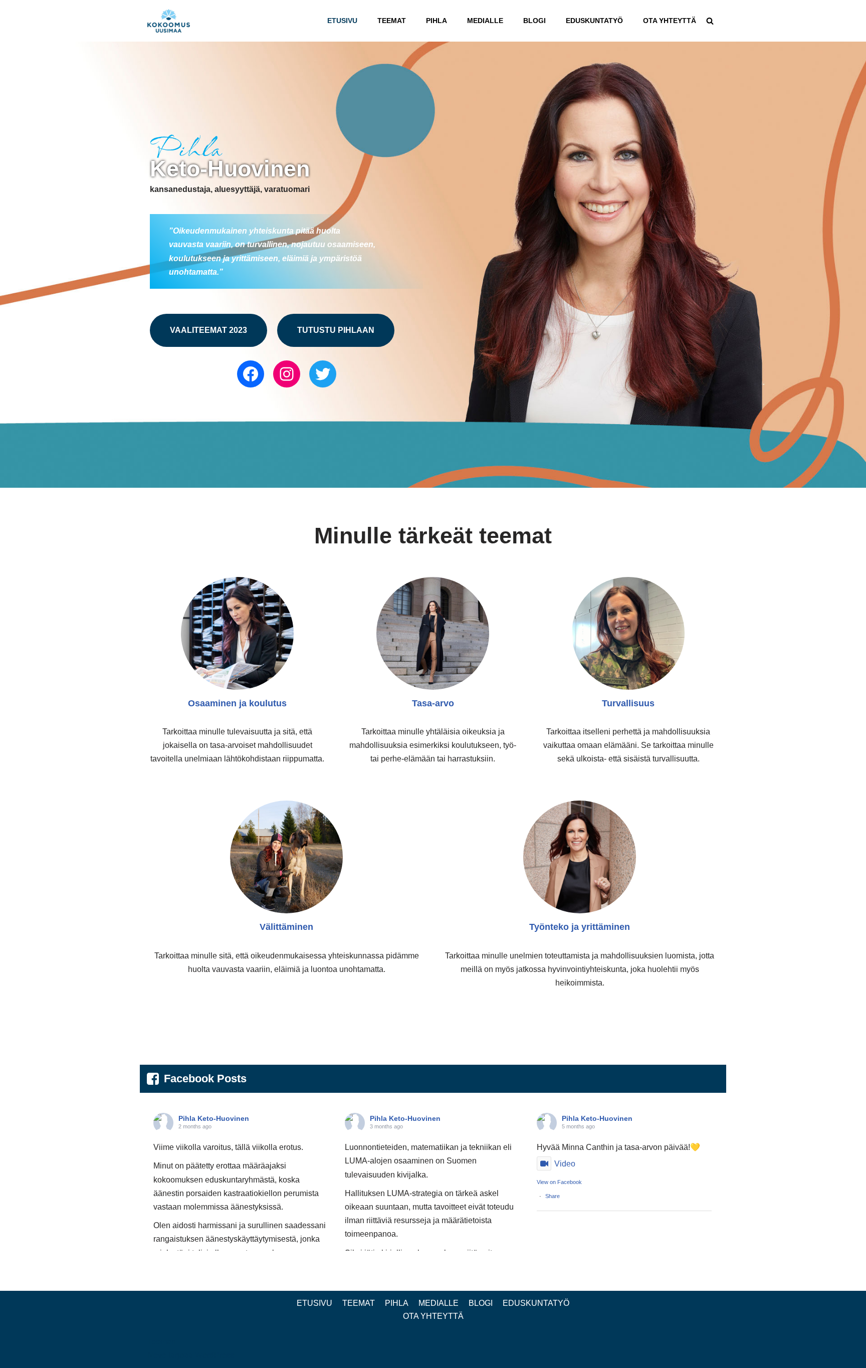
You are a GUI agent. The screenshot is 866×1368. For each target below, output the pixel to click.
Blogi (534, 21)
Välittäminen (286, 927)
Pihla (436, 21)
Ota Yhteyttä (669, 21)
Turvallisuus (628, 703)
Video (564, 1163)
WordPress (215, 1355)
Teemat (391, 21)
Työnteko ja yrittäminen (579, 927)
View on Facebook (559, 1182)
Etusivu (342, 21)
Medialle (485, 21)
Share (552, 1196)
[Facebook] (250, 373)
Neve (156, 1355)
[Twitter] (322, 373)
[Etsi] (710, 21)
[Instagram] (286, 373)
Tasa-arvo (433, 703)
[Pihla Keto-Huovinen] (171, 21)
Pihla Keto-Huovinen (213, 1118)
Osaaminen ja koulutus (237, 703)
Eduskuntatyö (594, 21)
